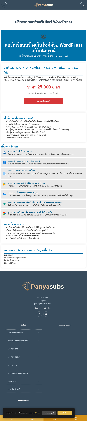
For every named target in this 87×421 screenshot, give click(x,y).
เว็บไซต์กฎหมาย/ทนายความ (18, 373)
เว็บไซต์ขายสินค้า (14, 357)
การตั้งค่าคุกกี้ (49, 413)
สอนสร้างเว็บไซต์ (14, 389)
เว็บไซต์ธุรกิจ (12, 365)
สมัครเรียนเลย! (43, 101)
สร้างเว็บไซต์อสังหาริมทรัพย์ (18, 341)
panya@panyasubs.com (42, 303)
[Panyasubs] (43, 5)
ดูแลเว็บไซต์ (12, 381)
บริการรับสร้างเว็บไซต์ (15, 333)
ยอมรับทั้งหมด (64, 413)
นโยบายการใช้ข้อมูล (34, 413)
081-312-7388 (42, 297)
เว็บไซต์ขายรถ (13, 349)
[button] (76, 418)
